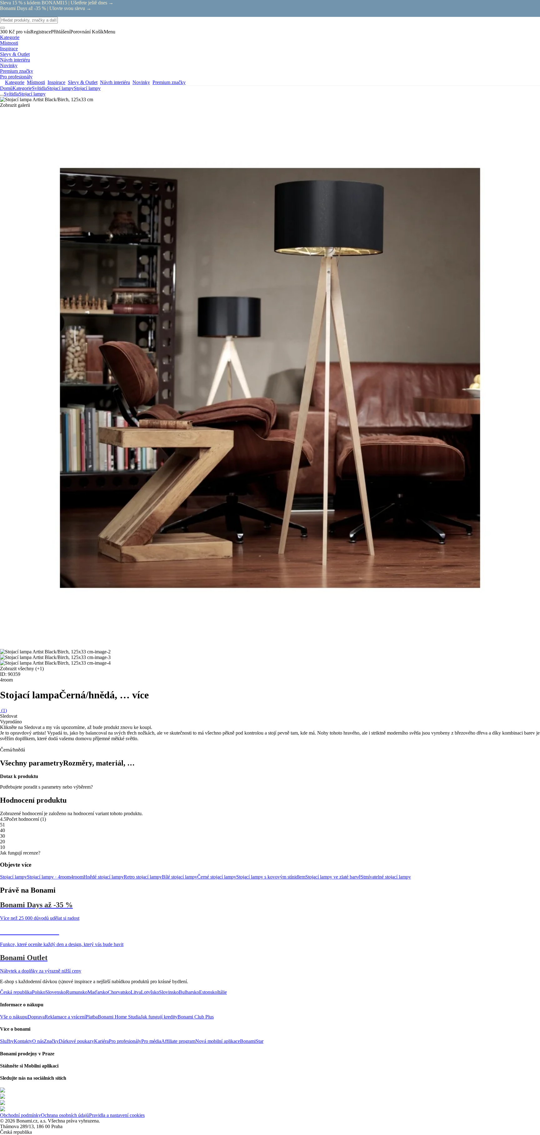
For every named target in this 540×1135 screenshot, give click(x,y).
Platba (92, 1016)
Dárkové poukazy (76, 1041)
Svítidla (39, 88)
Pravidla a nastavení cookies (117, 1115)
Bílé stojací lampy (179, 877)
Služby (7, 1041)
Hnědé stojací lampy (103, 877)
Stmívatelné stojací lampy (386, 877)
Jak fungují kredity (159, 1016)
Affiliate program (178, 1041)
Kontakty (23, 1041)
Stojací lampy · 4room (49, 877)
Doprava (36, 1016)
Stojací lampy (87, 88)
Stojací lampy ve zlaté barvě (333, 877)
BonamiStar (251, 1041)
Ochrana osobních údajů (65, 1115)
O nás (38, 1041)
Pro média (151, 1041)
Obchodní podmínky (20, 1115)
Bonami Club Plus (196, 1016)
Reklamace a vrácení (65, 1016)
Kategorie (22, 88)
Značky (51, 1041)
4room (77, 877)
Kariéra (101, 1041)
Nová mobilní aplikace (217, 1041)
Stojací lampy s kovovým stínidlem (270, 877)
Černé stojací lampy (216, 877)
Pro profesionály (125, 1041)
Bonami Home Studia (119, 1016)
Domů (6, 88)
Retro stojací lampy (143, 877)
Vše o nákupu (14, 1016)
